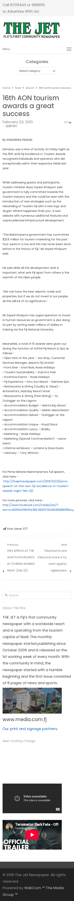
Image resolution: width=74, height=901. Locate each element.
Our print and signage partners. (30, 728)
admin (11, 125)
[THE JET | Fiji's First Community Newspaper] (37, 30)
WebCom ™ (34, 887)
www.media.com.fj (25, 719)
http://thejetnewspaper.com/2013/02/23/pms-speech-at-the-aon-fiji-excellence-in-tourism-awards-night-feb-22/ (36, 486)
